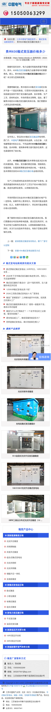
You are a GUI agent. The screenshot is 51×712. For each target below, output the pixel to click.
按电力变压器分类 (15, 612)
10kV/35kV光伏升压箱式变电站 (25, 488)
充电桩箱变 (11, 579)
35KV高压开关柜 (14, 641)
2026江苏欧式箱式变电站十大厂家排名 (22, 293)
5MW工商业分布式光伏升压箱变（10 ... (25, 520)
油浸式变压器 (12, 623)
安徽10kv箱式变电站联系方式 (27, 250)
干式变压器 (11, 618)
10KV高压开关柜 (14, 635)
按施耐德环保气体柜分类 (18, 646)
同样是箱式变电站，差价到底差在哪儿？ (23, 321)
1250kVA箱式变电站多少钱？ (18, 289)
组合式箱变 (11, 606)
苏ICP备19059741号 (15, 685)
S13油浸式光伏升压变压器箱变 (25, 455)
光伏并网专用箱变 (25, 391)
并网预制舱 (11, 546)
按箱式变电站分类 (15, 584)
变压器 (38, 87)
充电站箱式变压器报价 (25, 423)
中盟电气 (15, 140)
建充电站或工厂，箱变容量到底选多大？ (23, 317)
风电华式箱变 (12, 552)
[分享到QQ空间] (14, 257)
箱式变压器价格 (26, 171)
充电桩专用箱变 (30, 695)
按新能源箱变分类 (15, 535)
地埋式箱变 (11, 601)
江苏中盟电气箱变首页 (26, 39)
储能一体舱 (18, 695)
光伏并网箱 (11, 568)
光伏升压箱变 (12, 541)
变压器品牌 (34, 136)
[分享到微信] (27, 257)
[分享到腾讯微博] (21, 257)
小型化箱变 (11, 596)
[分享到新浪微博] (18, 257)
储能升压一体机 (13, 573)
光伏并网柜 (11, 562)
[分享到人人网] (24, 257)
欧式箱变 (10, 590)
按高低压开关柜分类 (16, 629)
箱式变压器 (21, 70)
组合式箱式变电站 (14, 557)
